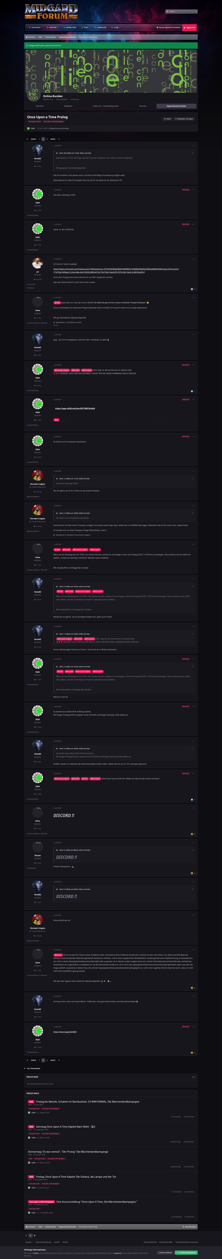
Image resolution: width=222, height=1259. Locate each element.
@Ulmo (85, 779)
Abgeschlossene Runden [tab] (176, 106)
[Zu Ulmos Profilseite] (37, 301)
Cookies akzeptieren (187, 1252)
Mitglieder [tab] (68, 106)
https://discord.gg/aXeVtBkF (65, 1032)
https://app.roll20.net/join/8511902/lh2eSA (75, 408)
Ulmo (82, 153)
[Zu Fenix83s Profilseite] (37, 149)
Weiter (53, 139)
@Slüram (58, 955)
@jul (56, 420)
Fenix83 (37, 158)
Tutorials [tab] (142, 106)
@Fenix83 (75, 370)
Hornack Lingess (37, 484)
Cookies (65, 1242)
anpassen (118, 1253)
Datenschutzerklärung (43, 1242)
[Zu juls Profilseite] (37, 263)
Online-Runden (53, 96)
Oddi (33, 128)
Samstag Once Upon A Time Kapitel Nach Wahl (62, 1126)
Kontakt (57, 1242)
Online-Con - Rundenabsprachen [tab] (106, 106)
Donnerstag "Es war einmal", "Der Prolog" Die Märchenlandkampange (68, 1151)
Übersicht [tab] (40, 106)
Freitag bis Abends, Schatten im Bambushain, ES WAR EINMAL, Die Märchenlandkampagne (87, 1101)
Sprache (29, 1242)
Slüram (38, 855)
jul (38, 272)
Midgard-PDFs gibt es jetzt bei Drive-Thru (45, 45)
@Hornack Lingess (62, 370)
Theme (146, 1242)
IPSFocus (154, 1242)
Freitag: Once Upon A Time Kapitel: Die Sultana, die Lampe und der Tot (76, 1176)
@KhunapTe (86, 370)
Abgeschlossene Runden (59, 128)
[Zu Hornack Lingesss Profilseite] (37, 475)
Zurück (33, 139)
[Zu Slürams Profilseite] (37, 846)
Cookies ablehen (165, 1252)
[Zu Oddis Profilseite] (28, 128)
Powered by (187, 1242)
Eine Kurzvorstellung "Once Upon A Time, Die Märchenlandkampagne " (97, 1201)
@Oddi (57, 303)
